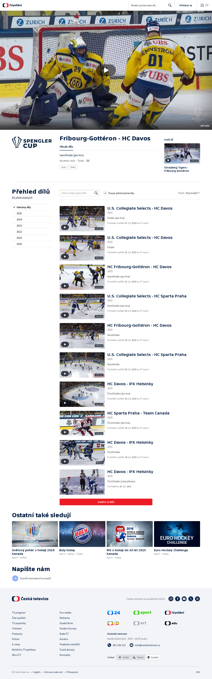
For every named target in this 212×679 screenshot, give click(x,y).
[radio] (32, 207)
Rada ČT (64, 633)
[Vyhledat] (96, 193)
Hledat (170, 5)
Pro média (65, 612)
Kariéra (64, 639)
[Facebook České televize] (177, 598)
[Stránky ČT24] (113, 613)
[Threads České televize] (197, 598)
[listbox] (138, 657)
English (36, 672)
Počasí (15, 639)
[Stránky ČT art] (139, 624)
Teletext (17, 628)
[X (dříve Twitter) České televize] (190, 598)
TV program (19, 612)
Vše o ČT (16, 655)
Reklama (65, 617)
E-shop (16, 644)
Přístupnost (72, 672)
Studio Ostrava (68, 628)
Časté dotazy (67, 649)
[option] (124, 657)
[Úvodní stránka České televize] (30, 598)
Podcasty (17, 633)
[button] (106, 70)
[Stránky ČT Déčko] (113, 624)
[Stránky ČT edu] (171, 624)
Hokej (73, 167)
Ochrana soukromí (53, 672)
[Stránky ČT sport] (142, 613)
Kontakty (65, 655)
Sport (63, 167)
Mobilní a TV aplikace (24, 649)
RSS (198, 672)
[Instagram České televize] (171, 598)
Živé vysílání (19, 617)
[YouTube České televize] (184, 598)
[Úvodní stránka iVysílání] (15, 5)
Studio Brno (66, 623)
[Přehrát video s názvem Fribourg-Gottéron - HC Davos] (106, 70)
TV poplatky (19, 623)
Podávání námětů (70, 644)
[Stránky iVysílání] (174, 613)
